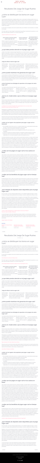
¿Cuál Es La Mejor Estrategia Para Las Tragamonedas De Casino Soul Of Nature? (15, 210)
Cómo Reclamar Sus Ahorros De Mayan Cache (9, 257)
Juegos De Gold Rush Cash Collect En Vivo (9, 34)
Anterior (3, 231)
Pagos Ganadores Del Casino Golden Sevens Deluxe (10, 342)
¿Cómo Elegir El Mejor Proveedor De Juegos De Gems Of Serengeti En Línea (15, 263)
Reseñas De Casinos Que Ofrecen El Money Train (10, 107)
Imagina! (22, 456)
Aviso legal (20, 458)
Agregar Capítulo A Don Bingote (7, 220)
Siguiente (36, 231)
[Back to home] (20, 2)
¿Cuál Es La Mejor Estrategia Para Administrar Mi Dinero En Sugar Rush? (14, 418)
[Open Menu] (1, 2)
